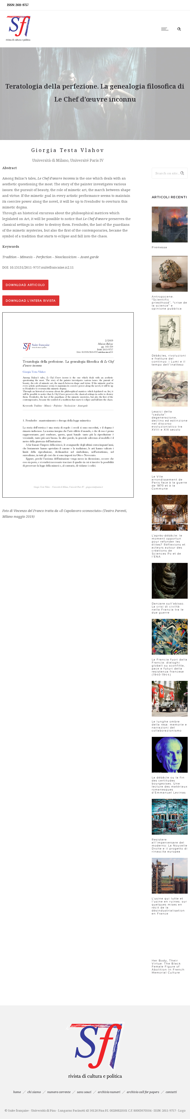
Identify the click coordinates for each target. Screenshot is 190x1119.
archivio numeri (109, 1092)
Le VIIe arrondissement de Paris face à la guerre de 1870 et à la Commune (169, 482)
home (17, 1092)
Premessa (159, 247)
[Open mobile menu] (166, 29)
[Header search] (179, 29)
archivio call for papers (143, 1092)
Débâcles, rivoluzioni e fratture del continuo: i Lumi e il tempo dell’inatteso (169, 360)
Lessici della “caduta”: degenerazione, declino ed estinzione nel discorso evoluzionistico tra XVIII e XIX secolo (170, 420)
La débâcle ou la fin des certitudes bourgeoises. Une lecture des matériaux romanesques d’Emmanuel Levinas (170, 785)
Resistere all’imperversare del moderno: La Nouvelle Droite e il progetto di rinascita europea (170, 845)
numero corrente (58, 1092)
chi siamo (34, 1092)
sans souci (84, 1092)
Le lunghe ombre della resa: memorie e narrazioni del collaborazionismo (169, 726)
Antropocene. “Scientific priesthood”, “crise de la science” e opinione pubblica (169, 302)
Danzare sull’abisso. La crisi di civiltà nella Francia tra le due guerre (168, 608)
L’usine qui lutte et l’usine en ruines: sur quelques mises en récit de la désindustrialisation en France (169, 906)
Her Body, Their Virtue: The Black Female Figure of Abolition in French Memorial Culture (168, 966)
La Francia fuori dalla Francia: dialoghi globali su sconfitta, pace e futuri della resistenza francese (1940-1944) (169, 667)
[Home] (18, 41)
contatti (171, 1092)
